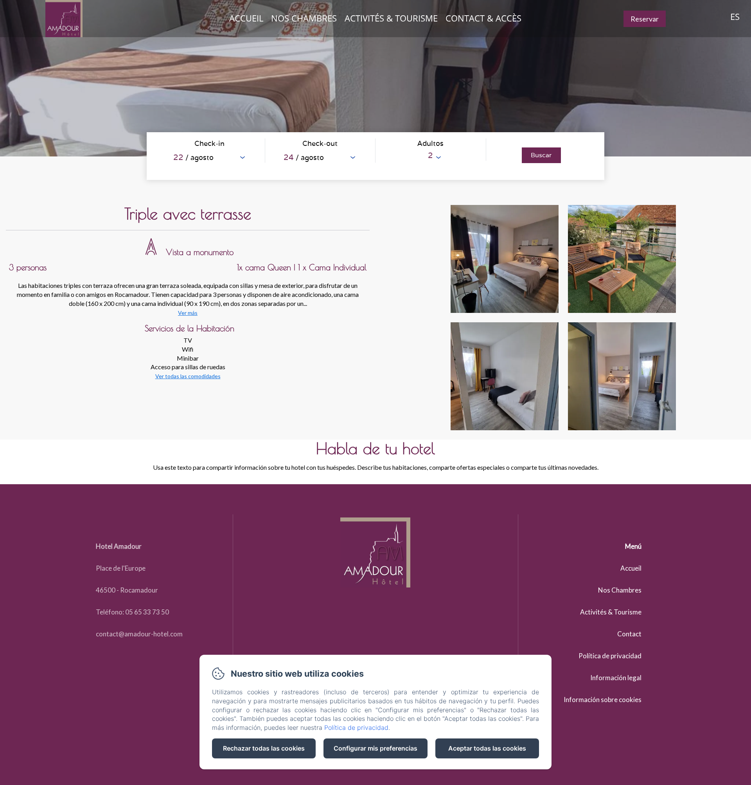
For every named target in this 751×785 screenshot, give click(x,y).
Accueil (246, 18)
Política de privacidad (610, 656)
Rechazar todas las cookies (264, 748)
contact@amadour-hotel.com (139, 634)
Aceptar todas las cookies (487, 748)
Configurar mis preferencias (375, 748)
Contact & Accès (483, 18)
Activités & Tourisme (391, 18)
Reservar (645, 18)
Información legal (615, 678)
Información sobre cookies (602, 699)
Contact (629, 634)
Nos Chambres (304, 18)
